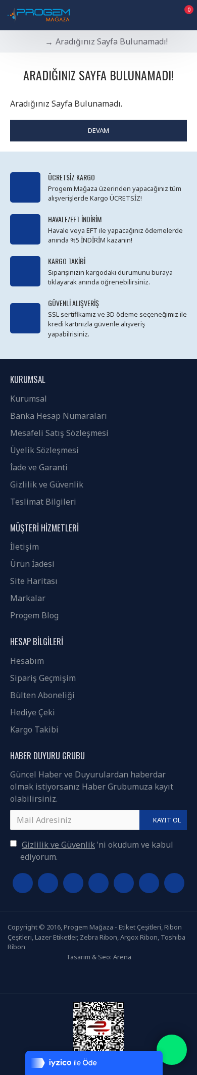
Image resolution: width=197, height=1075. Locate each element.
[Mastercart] (106, 976)
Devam (98, 130)
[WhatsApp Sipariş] (172, 1050)
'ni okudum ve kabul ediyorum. (96, 850)
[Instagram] (73, 883)
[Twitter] (48, 883)
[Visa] (90, 976)
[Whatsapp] (98, 883)
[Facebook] (23, 883)
